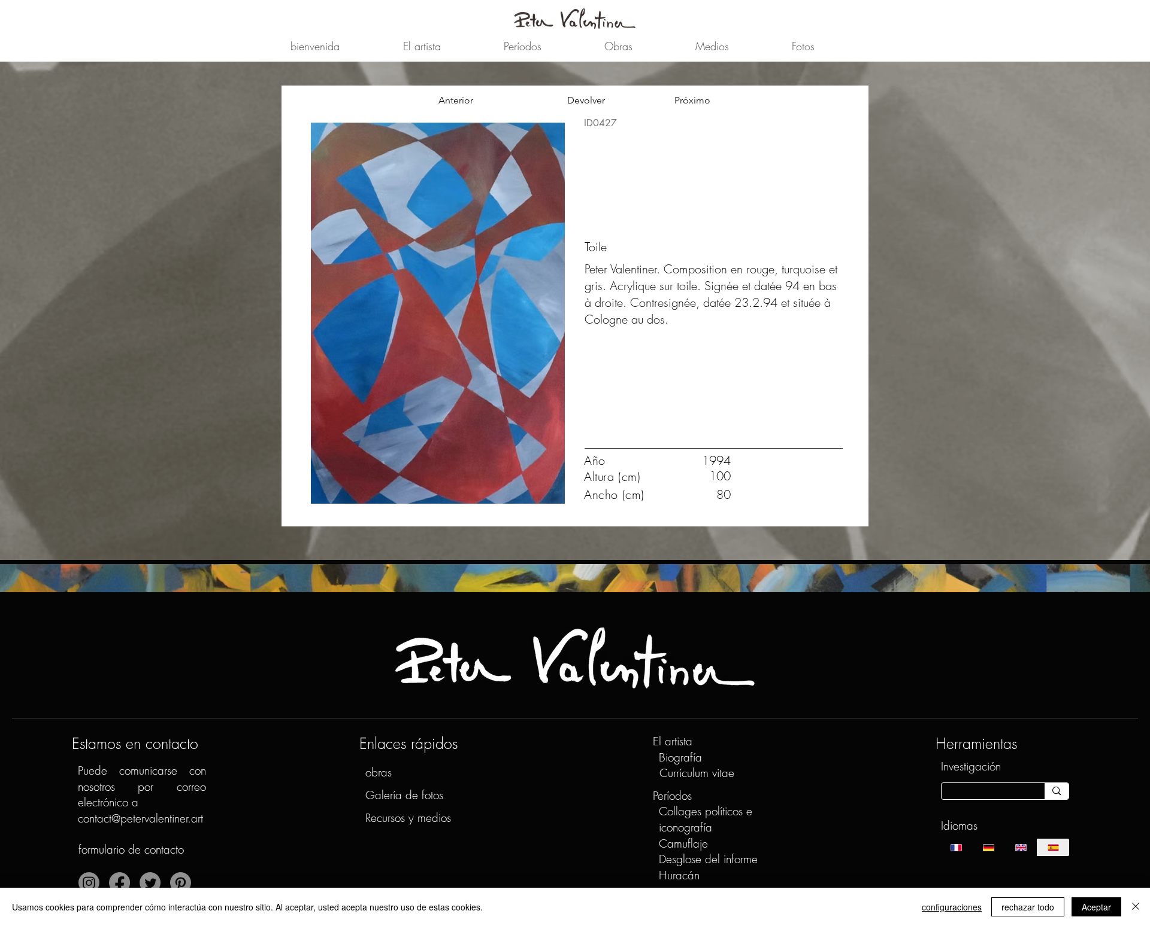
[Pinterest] (180, 882)
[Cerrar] (1135, 906)
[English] (1020, 847)
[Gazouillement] (150, 882)
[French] (957, 847)
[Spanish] (1053, 847)
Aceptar (1096, 907)
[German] (988, 847)
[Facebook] (119, 882)
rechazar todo (1027, 907)
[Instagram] (88, 882)
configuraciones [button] (952, 907)
